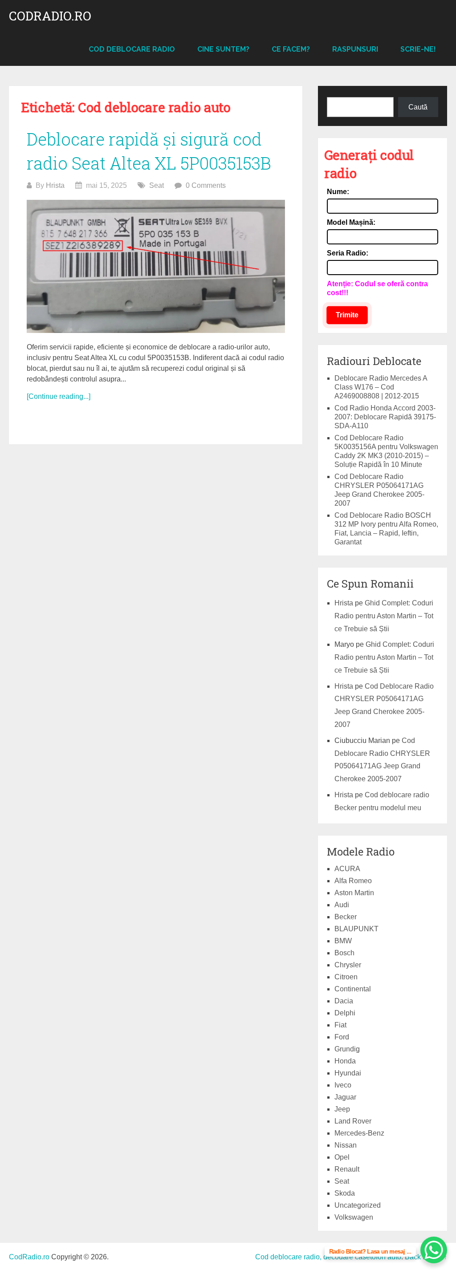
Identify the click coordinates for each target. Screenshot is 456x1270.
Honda (345, 1061)
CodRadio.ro (50, 16)
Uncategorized (357, 1205)
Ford (341, 1037)
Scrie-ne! (418, 49)
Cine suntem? (223, 49)
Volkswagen (353, 1217)
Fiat (340, 1025)
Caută (418, 107)
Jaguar (345, 1097)
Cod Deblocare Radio (132, 49)
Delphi (344, 1013)
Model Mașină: (351, 222)
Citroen (346, 977)
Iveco (342, 1085)
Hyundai (347, 1073)
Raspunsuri (355, 49)
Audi (341, 905)
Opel (342, 1157)
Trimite (347, 315)
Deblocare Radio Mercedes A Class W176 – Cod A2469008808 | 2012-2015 (380, 387)
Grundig (347, 1049)
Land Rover (352, 1121)
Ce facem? (291, 49)
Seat (156, 185)
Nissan (345, 1145)
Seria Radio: (347, 253)
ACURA (347, 868)
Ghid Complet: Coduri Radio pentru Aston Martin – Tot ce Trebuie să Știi (383, 616)
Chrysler (347, 965)
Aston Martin (354, 893)
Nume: (338, 191)
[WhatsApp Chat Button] (433, 1250)
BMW (343, 941)
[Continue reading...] (58, 396)
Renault (346, 1169)
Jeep (342, 1109)
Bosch (344, 953)
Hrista (55, 185)
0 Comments (206, 185)
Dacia (343, 1001)
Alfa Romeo (353, 881)
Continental (352, 989)
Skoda (344, 1193)
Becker (345, 917)
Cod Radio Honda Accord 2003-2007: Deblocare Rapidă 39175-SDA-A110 (385, 417)
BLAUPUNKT (356, 929)
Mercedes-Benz (359, 1133)
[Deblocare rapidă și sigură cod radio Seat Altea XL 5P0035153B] (156, 266)
